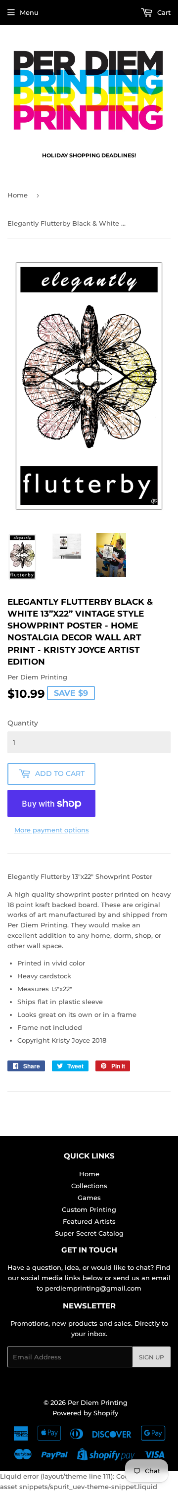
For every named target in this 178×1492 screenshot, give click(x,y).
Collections (89, 1186)
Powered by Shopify (85, 1413)
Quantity (22, 723)
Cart (163, 12)
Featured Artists (89, 1221)
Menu (29, 12)
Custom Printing (89, 1209)
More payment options (51, 830)
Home (17, 195)
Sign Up (151, 1357)
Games (89, 1198)
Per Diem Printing (98, 1402)
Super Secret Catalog (89, 1233)
